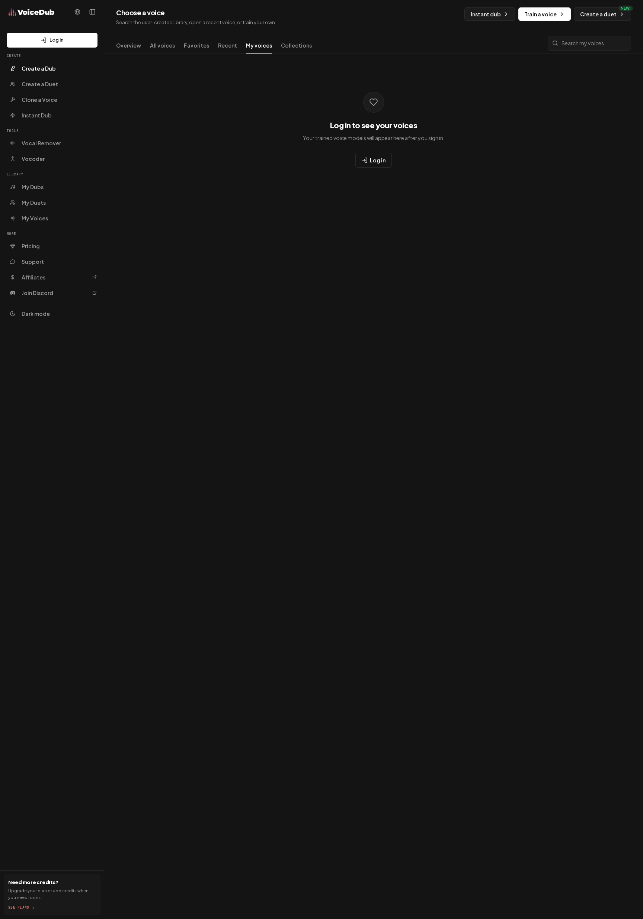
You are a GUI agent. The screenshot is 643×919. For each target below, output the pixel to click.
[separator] (103, 459)
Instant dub (486, 14)
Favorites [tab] (196, 45)
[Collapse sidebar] (92, 12)
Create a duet (605, 12)
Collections (296, 45)
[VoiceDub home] (29, 11)
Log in (56, 40)
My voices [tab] (259, 45)
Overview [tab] (128, 45)
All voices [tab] (162, 45)
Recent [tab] (227, 45)
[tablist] (214, 48)
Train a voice (540, 14)
